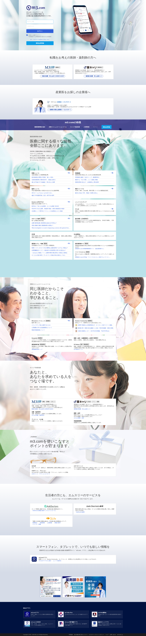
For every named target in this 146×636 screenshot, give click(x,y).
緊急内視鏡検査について (38, 330)
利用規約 (71, 634)
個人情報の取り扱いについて (80, 634)
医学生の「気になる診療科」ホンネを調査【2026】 (45, 206)
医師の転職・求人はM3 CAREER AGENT (42, 409)
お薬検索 (49, 522)
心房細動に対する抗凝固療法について (42, 327)
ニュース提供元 (57, 560)
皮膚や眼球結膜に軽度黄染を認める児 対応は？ (44, 223)
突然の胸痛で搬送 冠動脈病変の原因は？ (42, 225)
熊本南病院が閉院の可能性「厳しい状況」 (43, 177)
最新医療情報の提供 (39, 127)
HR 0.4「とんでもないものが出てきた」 (42, 193)
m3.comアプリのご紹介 (45, 560)
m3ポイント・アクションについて (41, 474)
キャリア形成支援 (75, 127)
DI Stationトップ (78, 349)
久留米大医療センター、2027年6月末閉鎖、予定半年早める (93, 331)
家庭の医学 (58, 522)
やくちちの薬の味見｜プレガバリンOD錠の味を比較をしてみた (48, 255)
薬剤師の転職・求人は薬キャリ (82, 409)
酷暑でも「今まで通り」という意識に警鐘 (86, 179)
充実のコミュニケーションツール (58, 127)
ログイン (95, 127)
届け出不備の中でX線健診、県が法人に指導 (43, 182)
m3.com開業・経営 (79, 418)
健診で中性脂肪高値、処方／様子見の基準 (43, 195)
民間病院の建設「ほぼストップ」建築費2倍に (87, 177)
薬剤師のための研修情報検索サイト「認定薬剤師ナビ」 (90, 248)
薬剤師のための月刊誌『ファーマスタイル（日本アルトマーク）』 (93, 257)
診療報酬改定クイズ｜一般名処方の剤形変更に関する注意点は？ (49, 250)
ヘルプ (106, 634)
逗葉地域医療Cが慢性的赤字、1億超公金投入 (44, 179)
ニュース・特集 (37, 524)
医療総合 (35, 522)
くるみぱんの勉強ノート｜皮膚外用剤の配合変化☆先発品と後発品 (49, 252)
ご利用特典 (86, 127)
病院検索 (42, 522)
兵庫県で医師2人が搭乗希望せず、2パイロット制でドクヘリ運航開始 (96, 325)
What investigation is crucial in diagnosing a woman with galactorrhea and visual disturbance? (57, 228)
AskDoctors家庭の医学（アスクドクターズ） (44, 510)
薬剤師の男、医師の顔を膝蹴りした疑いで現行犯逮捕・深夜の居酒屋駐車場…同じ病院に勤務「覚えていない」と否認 (109, 328)
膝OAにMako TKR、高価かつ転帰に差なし (86, 193)
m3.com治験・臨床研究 (38, 415)
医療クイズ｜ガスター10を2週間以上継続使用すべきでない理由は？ (50, 248)
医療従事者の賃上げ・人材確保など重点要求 (87, 182)
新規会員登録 (106, 127)
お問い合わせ (113, 634)
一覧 (68, 173)
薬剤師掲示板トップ (37, 349)
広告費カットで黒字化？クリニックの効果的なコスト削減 (47, 211)
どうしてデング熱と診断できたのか (41, 325)
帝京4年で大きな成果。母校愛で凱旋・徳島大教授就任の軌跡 (48, 208)
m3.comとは (120, 634)
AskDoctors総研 (80, 512)
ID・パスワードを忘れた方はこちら (39, 39)
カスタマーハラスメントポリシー (96, 634)
